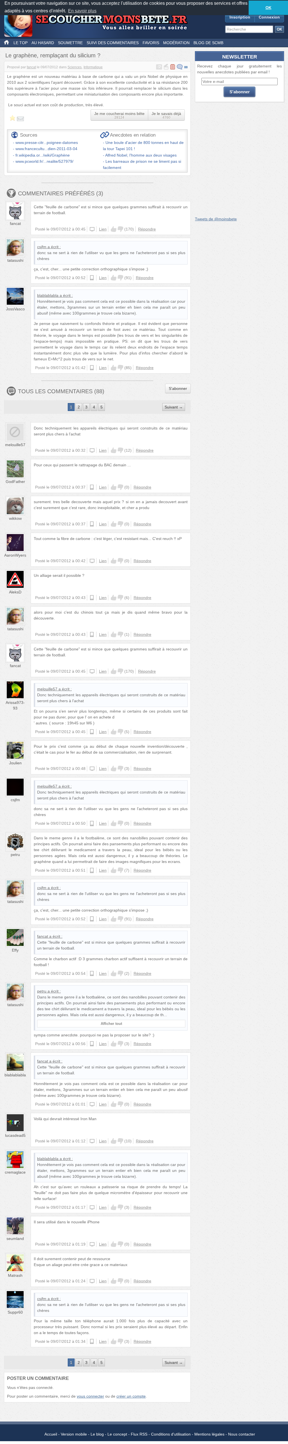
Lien (103, 229)
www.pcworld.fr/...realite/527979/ (44, 161)
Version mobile (74, 1434)
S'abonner (178, 388)
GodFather (15, 481)
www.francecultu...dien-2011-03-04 (46, 148)
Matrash (15, 1275)
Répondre (147, 229)
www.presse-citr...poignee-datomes (46, 142)
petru (15, 854)
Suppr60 (15, 1312)
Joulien (15, 763)
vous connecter (90, 1396)
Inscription (240, 17)
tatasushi (15, 260)
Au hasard (43, 42)
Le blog (97, 1434)
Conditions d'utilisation (171, 1434)
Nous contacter (241, 1434)
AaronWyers (15, 555)
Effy (15, 950)
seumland (15, 1238)
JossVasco (15, 309)
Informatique (93, 67)
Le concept (117, 1434)
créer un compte (131, 1396)
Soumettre (70, 42)
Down (120, 229)
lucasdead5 (15, 1135)
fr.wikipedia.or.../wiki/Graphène (42, 155)
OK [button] (268, 7)
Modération (176, 42)
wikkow (15, 518)
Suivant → (174, 407)
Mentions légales (209, 1434)
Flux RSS (139, 1434)
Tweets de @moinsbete (216, 219)
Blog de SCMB (208, 42)
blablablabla (47, 295)
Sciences (75, 67)
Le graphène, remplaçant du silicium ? (52, 55)
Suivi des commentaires (113, 42)
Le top (21, 42)
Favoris (151, 42)
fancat (31, 67)
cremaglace (15, 1172)
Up (113, 229)
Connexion (269, 17)
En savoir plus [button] (82, 10)
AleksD (15, 592)
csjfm (41, 247)
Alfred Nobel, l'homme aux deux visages (141, 155)
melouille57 (15, 444)
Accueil (50, 1434)
